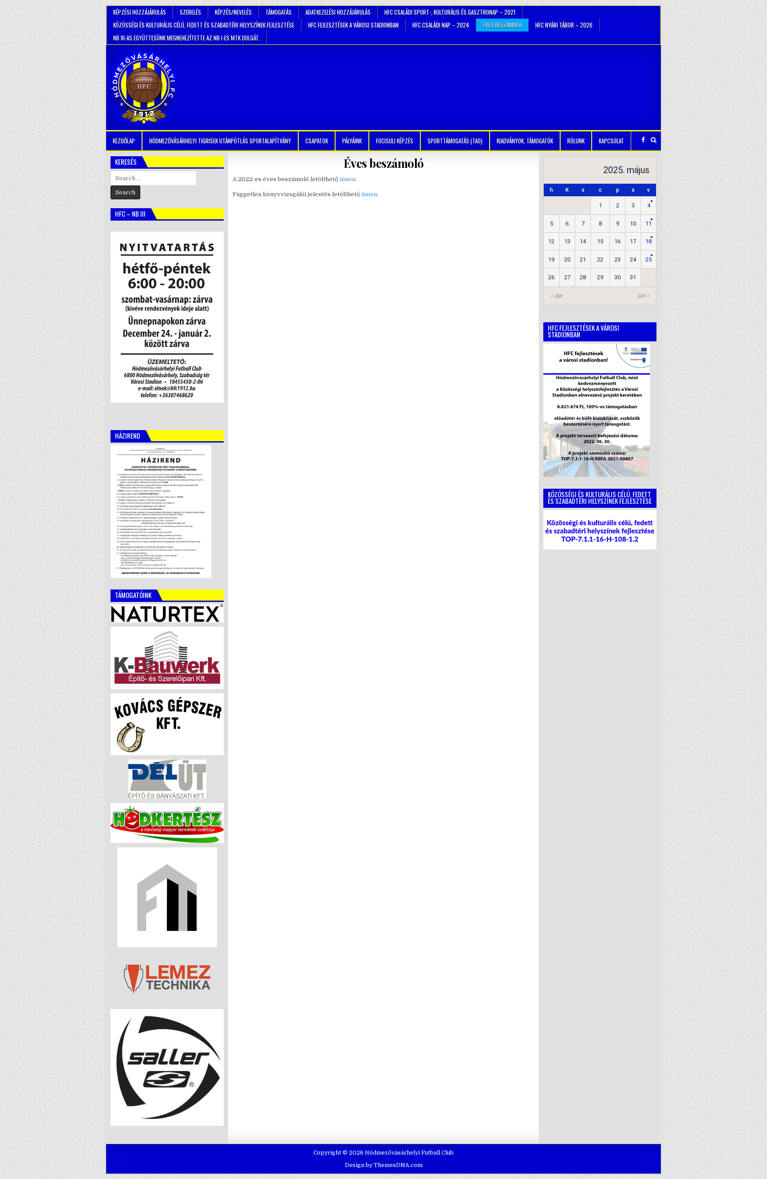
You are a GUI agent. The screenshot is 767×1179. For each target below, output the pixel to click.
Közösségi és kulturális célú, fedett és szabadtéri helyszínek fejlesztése (203, 24)
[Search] (653, 140)
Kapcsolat (611, 140)
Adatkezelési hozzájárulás (338, 12)
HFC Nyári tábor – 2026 (564, 24)
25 (648, 259)
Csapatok (316, 140)
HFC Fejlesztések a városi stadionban (353, 24)
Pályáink (352, 140)
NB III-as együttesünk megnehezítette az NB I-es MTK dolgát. (186, 37)
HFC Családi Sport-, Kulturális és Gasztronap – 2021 (449, 12)
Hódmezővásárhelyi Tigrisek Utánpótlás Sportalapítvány (220, 140)
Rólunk (576, 140)
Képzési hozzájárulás (139, 12)
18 (648, 241)
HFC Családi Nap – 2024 (440, 24)
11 (648, 223)
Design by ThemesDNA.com (384, 1165)
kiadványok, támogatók (525, 140)
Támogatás (278, 12)
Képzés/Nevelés (233, 12)
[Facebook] (643, 140)
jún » (643, 296)
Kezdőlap (124, 140)
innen (348, 179)
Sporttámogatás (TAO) (454, 140)
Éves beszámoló (502, 24)
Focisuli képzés (394, 140)
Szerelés (190, 12)
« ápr (556, 296)
